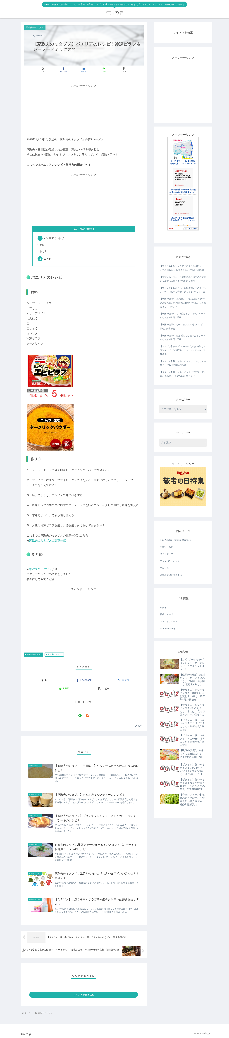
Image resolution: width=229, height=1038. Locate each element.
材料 (42, 245)
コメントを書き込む (83, 994)
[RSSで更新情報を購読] (87, 715)
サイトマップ (166, 554)
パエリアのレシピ (54, 238)
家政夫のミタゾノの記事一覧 (47, 540)
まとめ (47, 258)
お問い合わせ (166, 547)
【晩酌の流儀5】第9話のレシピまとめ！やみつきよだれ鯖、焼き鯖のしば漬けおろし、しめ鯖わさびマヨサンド (183, 302)
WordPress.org (167, 628)
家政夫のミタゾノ (40, 569)
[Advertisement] (83, 110)
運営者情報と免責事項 (171, 575)
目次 (82, 228)
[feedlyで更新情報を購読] (80, 715)
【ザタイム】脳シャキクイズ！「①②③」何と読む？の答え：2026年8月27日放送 (183, 374)
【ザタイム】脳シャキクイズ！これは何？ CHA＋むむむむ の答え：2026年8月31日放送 (182, 268)
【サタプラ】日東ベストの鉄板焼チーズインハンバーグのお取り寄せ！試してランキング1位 (183, 290)
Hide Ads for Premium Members (175, 540)
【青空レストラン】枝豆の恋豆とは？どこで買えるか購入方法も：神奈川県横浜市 (183, 279)
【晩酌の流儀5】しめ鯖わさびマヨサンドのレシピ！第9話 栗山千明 (182, 315)
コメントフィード (168, 621)
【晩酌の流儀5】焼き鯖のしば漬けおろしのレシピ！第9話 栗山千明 (182, 337)
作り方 (43, 251)
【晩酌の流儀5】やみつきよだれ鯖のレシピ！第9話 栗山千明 (182, 326)
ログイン (164, 607)
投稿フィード (166, 614)
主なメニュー (166, 568)
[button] (124, 69)
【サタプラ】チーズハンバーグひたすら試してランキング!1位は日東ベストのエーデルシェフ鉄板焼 (183, 350)
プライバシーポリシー (171, 561)
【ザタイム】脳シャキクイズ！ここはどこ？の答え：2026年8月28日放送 (183, 363)
